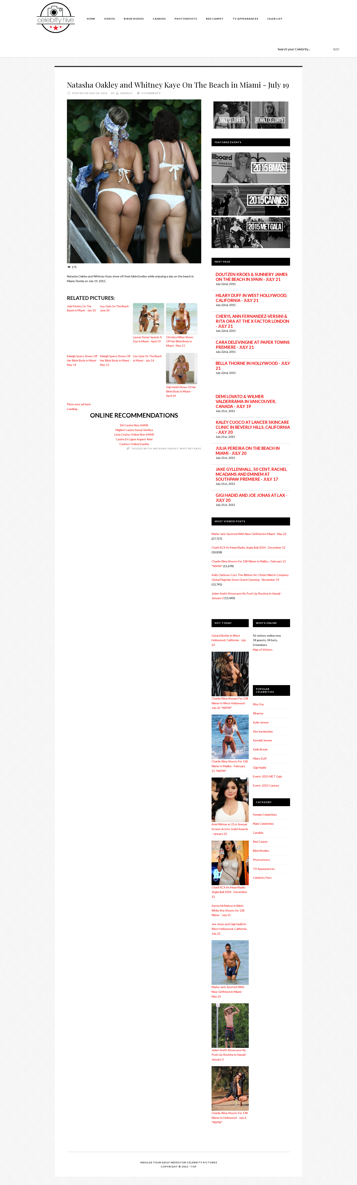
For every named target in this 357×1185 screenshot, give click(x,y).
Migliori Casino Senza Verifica (134, 430)
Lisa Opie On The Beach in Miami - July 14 (147, 358)
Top (193, 1166)
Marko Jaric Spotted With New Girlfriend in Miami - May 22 (249, 534)
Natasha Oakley (165, 448)
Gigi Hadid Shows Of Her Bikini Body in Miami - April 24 (181, 391)
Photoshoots (186, 18)
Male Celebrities (263, 823)
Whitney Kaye (190, 448)
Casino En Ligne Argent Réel (134, 439)
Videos (109, 18)
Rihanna (258, 713)
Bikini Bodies (134, 18)
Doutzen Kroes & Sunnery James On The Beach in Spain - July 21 (252, 277)
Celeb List (275, 18)
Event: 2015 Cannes (266, 785)
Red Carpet (215, 18)
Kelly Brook (260, 749)
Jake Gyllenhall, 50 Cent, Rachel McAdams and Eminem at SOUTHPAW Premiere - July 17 (251, 474)
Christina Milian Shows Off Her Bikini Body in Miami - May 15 (179, 341)
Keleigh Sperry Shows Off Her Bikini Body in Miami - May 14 (82, 360)
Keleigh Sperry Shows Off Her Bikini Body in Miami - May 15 (115, 360)
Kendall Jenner (262, 740)
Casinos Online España (134, 444)
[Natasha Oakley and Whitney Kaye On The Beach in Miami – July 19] (134, 262)
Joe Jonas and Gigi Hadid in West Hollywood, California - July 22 (230, 928)
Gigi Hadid (259, 767)
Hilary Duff (260, 758)
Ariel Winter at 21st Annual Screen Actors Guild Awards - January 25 (230, 828)
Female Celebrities (265, 814)
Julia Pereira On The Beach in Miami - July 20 (81, 308)
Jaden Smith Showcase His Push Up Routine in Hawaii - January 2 (229, 1054)
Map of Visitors (263, 649)
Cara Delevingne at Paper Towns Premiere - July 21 (253, 345)
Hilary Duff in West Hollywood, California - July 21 (251, 298)
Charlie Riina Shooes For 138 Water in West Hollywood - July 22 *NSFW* (230, 703)
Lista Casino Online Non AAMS (134, 434)
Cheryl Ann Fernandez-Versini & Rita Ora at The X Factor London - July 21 (252, 321)
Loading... (73, 409)
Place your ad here (79, 404)
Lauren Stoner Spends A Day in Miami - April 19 (147, 339)
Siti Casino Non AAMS (134, 425)
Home (91, 18)
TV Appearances (245, 18)
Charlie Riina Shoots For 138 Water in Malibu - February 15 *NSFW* (230, 766)
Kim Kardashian (263, 731)
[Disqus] (134, 518)
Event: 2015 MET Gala (267, 776)
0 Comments (151, 93)
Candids (159, 18)
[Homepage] (41, 4)
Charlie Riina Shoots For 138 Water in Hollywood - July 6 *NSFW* (230, 1117)
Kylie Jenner (261, 722)
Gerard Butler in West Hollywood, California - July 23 (229, 640)
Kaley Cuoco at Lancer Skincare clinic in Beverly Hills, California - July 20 (253, 427)
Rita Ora (258, 704)
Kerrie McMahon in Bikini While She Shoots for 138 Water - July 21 (228, 910)
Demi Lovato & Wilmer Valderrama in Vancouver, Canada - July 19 (246, 401)
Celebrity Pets (262, 877)
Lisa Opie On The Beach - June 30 (115, 308)
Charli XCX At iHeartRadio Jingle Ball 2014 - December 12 (248, 547)
